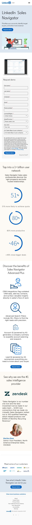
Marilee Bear (8, 438)
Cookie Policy (16, 500)
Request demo (9, 153)
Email (5, 102)
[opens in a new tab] (13, 515)
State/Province (8, 119)
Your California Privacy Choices (16, 503)
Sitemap (16, 508)
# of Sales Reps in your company (13, 130)
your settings (15, 148)
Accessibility (16, 507)
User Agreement (16, 505)
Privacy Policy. (20, 149)
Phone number (8, 108)
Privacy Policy (16, 502)
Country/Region (8, 113)
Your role (6, 124)
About (16, 498)
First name (7, 85)
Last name (7, 91)
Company (6, 96)
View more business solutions (16, 494)
